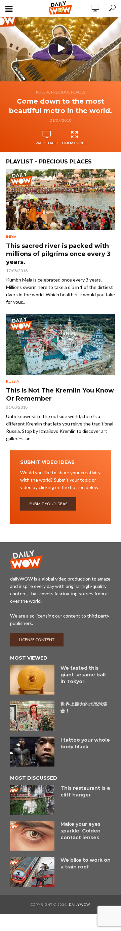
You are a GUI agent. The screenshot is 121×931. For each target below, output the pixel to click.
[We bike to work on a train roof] (32, 872)
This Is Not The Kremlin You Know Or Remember (60, 394)
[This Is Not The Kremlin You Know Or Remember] (60, 344)
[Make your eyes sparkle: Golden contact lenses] (32, 836)
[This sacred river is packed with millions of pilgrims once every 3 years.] (60, 199)
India (11, 236)
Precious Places (68, 92)
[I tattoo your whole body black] (32, 752)
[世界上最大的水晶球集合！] (32, 716)
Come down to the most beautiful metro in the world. (60, 106)
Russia (42, 92)
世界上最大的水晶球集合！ (84, 707)
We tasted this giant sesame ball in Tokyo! (83, 674)
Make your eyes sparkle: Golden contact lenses (80, 831)
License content (36, 639)
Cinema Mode (74, 143)
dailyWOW (79, 904)
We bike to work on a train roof (86, 863)
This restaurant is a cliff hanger (85, 791)
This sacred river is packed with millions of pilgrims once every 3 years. (58, 254)
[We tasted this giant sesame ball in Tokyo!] (32, 680)
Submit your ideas (48, 503)
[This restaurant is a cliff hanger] (32, 800)
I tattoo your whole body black (85, 743)
